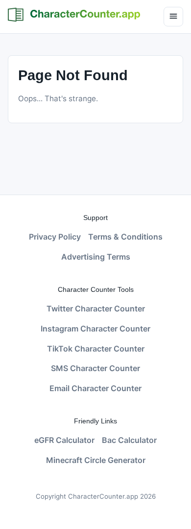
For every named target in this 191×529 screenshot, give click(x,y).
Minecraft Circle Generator (95, 460)
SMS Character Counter (95, 368)
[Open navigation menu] (173, 16)
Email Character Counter (95, 388)
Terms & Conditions (125, 237)
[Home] (74, 14)
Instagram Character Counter (95, 328)
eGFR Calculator (64, 440)
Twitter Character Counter (96, 308)
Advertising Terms (95, 257)
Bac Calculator (129, 440)
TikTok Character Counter (95, 348)
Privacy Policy (55, 237)
